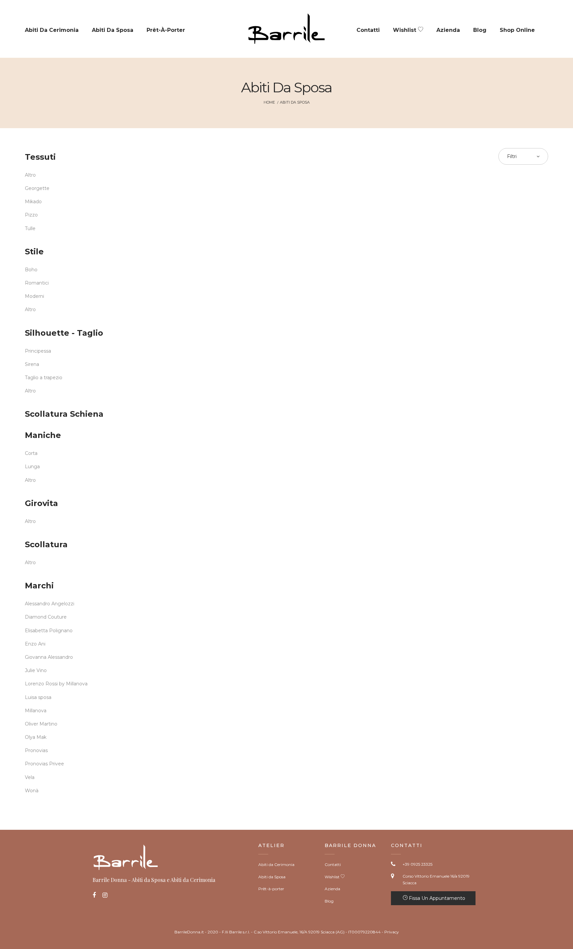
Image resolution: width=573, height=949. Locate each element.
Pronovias (36, 750)
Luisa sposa (38, 697)
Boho (31, 270)
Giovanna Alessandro (49, 657)
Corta (31, 453)
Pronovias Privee (44, 764)
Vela (29, 777)
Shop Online (517, 30)
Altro (30, 175)
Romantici (37, 283)
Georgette (37, 188)
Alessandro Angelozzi (49, 604)
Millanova (35, 711)
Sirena (32, 364)
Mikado (33, 202)
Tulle (30, 228)
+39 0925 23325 (417, 864)
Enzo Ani (35, 644)
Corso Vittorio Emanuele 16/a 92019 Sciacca (436, 879)
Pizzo (31, 215)
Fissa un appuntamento (436, 898)
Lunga (32, 467)
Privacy (391, 931)
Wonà (31, 791)
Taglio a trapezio (43, 378)
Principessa (38, 351)
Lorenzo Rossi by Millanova (56, 684)
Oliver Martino (41, 724)
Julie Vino (36, 670)
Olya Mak (35, 737)
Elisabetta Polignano (49, 631)
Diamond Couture (46, 617)
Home (269, 102)
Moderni (34, 296)
